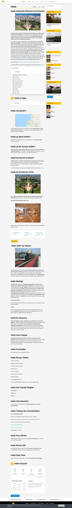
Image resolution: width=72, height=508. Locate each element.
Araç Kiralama (52, 1)
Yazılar (29, 1)
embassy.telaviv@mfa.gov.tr (17, 424)
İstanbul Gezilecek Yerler (54, 499)
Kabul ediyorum (61, 505)
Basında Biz (52, 503)
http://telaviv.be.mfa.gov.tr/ (16, 427)
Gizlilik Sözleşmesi (41, 503)
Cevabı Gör (50, 96)
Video (33, 1)
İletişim (47, 503)
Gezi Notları (17, 71)
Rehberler (23, 1)
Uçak (46, 1)
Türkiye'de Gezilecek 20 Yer (16, 499)
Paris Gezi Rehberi (29, 499)
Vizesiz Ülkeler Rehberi (41, 499)
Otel (37, 1)
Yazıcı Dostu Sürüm (15, 495)
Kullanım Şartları (33, 503)
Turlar (42, 1)
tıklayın (42, 64)
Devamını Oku (14, 241)
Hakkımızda (27, 503)
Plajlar (26, 235)
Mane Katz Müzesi (39, 232)
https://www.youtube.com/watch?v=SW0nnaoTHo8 (28, 62)
